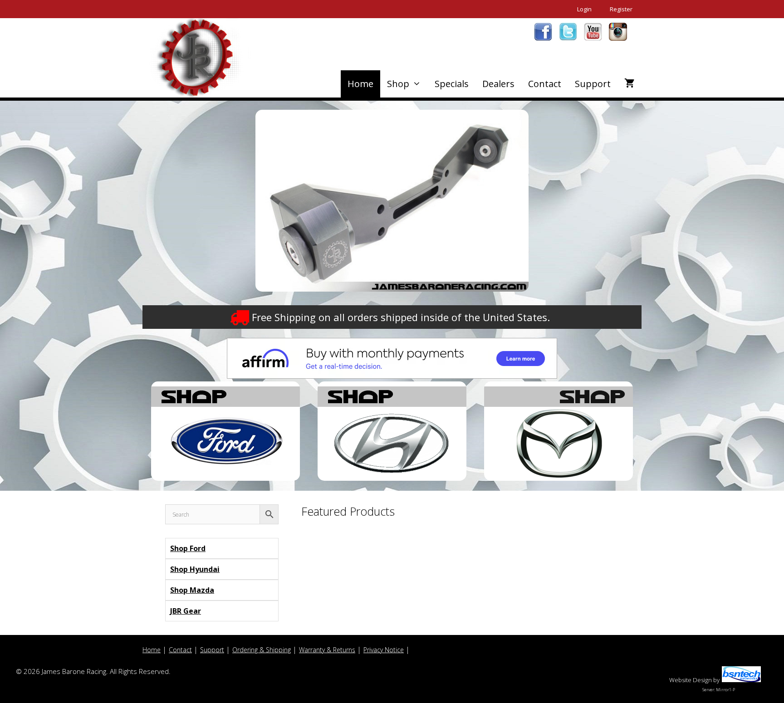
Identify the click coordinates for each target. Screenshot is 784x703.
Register (621, 9)
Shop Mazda (192, 590)
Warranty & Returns (327, 649)
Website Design (690, 680)
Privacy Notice (383, 649)
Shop (398, 84)
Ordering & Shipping (261, 649)
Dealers (498, 84)
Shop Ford (188, 548)
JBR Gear (185, 611)
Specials (452, 84)
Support (593, 84)
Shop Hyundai (195, 569)
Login (584, 9)
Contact (544, 84)
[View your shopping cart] (629, 84)
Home (360, 84)
